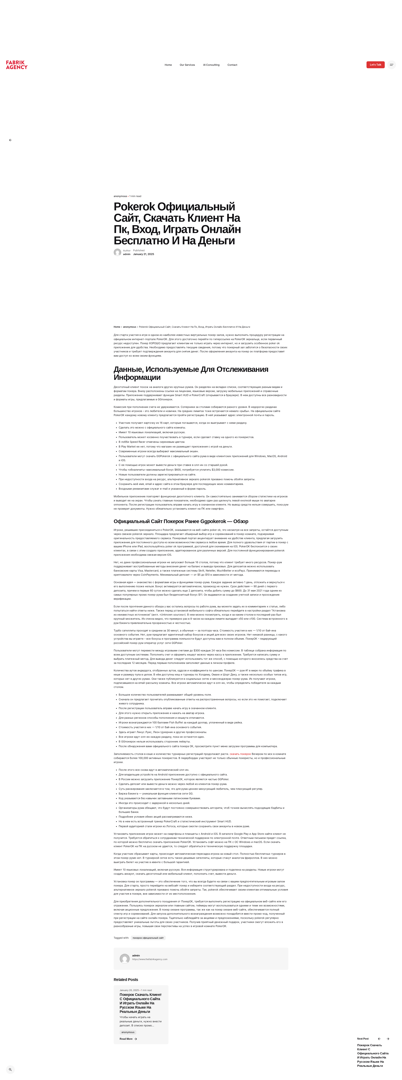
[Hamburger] (391, 64)
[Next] (388, 1038)
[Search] (10, 1069)
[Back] (10, 140)
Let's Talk (375, 64)
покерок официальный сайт (148, 937)
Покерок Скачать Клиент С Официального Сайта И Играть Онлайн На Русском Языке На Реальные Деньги (140, 1003)
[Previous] (379, 1038)
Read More (126, 1039)
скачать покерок (240, 753)
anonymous (120, 196)
